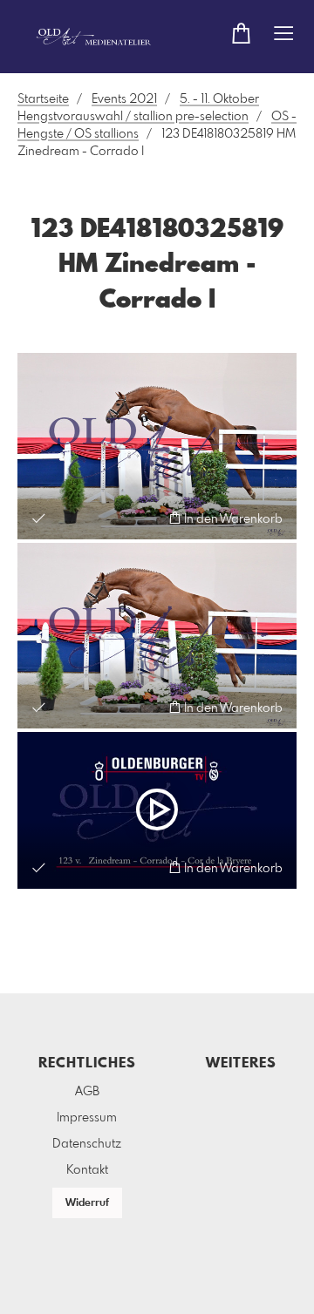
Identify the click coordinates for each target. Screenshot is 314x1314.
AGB (87, 1092)
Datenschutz (86, 1144)
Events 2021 (124, 99)
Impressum (87, 1118)
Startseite (43, 99)
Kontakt (87, 1170)
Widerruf (87, 1203)
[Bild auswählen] (38, 518)
